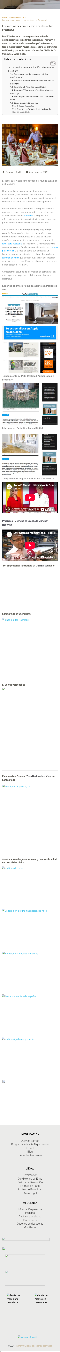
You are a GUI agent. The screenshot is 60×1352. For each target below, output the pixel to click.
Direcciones (30, 1220)
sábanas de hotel (10, 257)
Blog (30, 1151)
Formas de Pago (30, 1185)
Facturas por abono (30, 1216)
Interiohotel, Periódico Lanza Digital (30, 87)
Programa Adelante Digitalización (30, 1144)
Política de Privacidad (30, 1189)
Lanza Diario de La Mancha (26, 103)
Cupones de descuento (30, 1223)
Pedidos (30, 1213)
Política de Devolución (30, 1182)
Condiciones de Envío (30, 1178)
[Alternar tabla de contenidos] (51, 63)
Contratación (30, 1175)
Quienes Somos (30, 1140)
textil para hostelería (12, 243)
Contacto (30, 1148)
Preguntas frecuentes (30, 1155)
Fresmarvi (28, 215)
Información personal (30, 1209)
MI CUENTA (30, 1203)
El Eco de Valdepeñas (25, 106)
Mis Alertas (30, 1227)
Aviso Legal (30, 1193)
